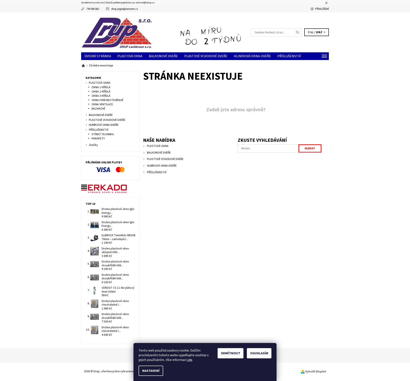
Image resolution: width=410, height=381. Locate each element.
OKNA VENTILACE (102, 104)
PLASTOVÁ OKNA (129, 56)
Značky (93, 145)
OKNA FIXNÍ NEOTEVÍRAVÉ (107, 100)
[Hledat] (297, 32)
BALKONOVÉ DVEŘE (163, 56)
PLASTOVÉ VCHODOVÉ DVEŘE (205, 56)
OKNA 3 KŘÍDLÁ (101, 96)
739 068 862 (92, 9)
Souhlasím (259, 353)
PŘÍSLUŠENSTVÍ (289, 56)
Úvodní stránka (97, 56)
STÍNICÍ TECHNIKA (103, 134)
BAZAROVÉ (98, 109)
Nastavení (151, 370)
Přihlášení (322, 9)
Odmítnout (230, 353)
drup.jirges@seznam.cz (124, 9)
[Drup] (118, 32)
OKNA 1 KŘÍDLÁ (101, 87)
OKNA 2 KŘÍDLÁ (101, 91)
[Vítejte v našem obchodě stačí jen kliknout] (83, 65)
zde (189, 360)
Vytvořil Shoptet (315, 371)
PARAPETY (98, 138)
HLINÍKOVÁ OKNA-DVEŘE (252, 56)
